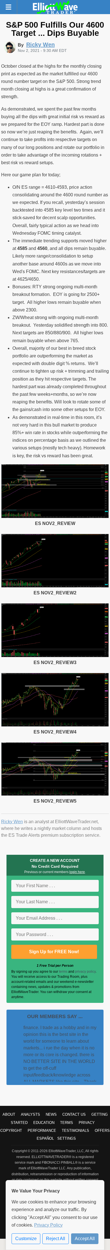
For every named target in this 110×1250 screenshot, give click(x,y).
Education (43, 1123)
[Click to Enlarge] (55, 516)
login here (77, 872)
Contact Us (74, 1114)
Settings (66, 1138)
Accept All (85, 1238)
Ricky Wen (12, 821)
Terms (66, 1123)
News (51, 1114)
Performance (42, 1130)
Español (45, 1138)
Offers (102, 1130)
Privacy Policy (48, 1225)
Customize (26, 1238)
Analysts (30, 1114)
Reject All (55, 1238)
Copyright (11, 1130)
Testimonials (75, 1130)
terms (63, 972)
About (9, 1114)
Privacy (87, 1123)
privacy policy (85, 972)
